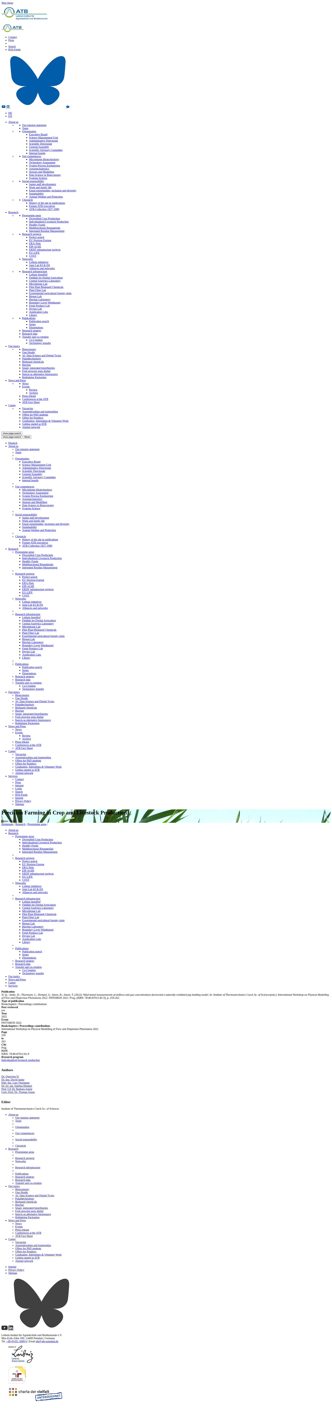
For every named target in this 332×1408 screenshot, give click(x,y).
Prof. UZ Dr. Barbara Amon (16, 1089)
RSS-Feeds (14, 49)
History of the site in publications (47, 202)
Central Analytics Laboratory (45, 280)
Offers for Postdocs (32, 417)
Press (11, 40)
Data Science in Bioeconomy (45, 174)
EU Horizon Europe (40, 240)
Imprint (19, 797)
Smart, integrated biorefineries (38, 367)
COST (32, 255)
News (25, 383)
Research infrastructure (34, 271)
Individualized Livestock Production (49, 221)
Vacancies (27, 408)
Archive (33, 392)
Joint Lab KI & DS (39, 265)
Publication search (39, 321)
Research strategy (31, 330)
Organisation (29, 131)
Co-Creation (36, 339)
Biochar (26, 364)
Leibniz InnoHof (38, 274)
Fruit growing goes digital (36, 371)
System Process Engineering (44, 165)
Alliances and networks (42, 268)
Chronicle (27, 199)
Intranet (19, 785)
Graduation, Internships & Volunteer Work (45, 420)
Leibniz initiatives (38, 262)
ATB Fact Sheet (31, 402)
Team (25, 128)
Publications (28, 318)
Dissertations (36, 327)
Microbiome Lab (38, 283)
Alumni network (31, 427)
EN (10, 116)
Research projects (31, 234)
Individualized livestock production (20, 1060)
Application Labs (38, 311)
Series (32, 324)
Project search (36, 237)
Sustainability (36, 193)
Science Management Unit (43, 137)
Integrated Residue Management (46, 231)
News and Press (17, 380)
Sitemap (19, 804)
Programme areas (31, 215)
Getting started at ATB (34, 424)
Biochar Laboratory (39, 299)
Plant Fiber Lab (37, 290)
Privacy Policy (23, 801)
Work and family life (40, 187)
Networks (27, 259)
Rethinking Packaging (34, 377)
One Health (28, 352)
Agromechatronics (39, 168)
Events (26, 386)
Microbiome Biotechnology (44, 159)
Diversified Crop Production (44, 218)
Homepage (7, 824)
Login (18, 788)
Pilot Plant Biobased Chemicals (46, 287)
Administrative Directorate (43, 140)
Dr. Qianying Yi (10, 1076)
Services (12, 776)
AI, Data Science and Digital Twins (41, 355)
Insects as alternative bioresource (40, 374)
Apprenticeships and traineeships (40, 411)
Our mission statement (34, 125)
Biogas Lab (35, 296)
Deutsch (12, 443)
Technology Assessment (42, 162)
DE (10, 113)
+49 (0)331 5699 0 (16, 1341)
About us (13, 122)
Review (33, 389)
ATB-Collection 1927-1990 (44, 209)
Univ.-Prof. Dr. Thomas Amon (18, 1092)
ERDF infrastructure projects (45, 249)
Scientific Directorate (40, 143)
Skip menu (7, 2)
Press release (29, 396)
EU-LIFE (34, 252)
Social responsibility (33, 181)
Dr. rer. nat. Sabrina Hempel (16, 1085)
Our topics (14, 346)
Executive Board (38, 134)
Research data (29, 333)
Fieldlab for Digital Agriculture (46, 277)
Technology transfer (40, 343)
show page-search (12, 433)
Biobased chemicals (33, 361)
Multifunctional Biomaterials (44, 227)
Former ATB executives (42, 206)
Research (13, 212)
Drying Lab (35, 308)
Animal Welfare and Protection (46, 196)
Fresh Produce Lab (39, 305)
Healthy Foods (37, 224)
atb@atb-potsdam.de (47, 1341)
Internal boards (37, 153)
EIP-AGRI (35, 246)
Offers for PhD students (35, 414)
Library (33, 315)
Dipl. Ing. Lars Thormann (15, 1082)
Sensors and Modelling (41, 171)
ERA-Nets (35, 243)
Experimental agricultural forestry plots (50, 293)
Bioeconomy (29, 349)
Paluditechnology (31, 358)
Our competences (31, 156)
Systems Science (38, 178)
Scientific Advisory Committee (46, 150)
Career (12, 405)
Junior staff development (42, 184)
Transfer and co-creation (35, 336)
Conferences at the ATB (35, 399)
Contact (12, 37)
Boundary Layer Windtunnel (44, 302)
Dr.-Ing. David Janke (12, 1079)
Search (12, 46)
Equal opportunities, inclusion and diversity (52, 190)
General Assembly (39, 146)
